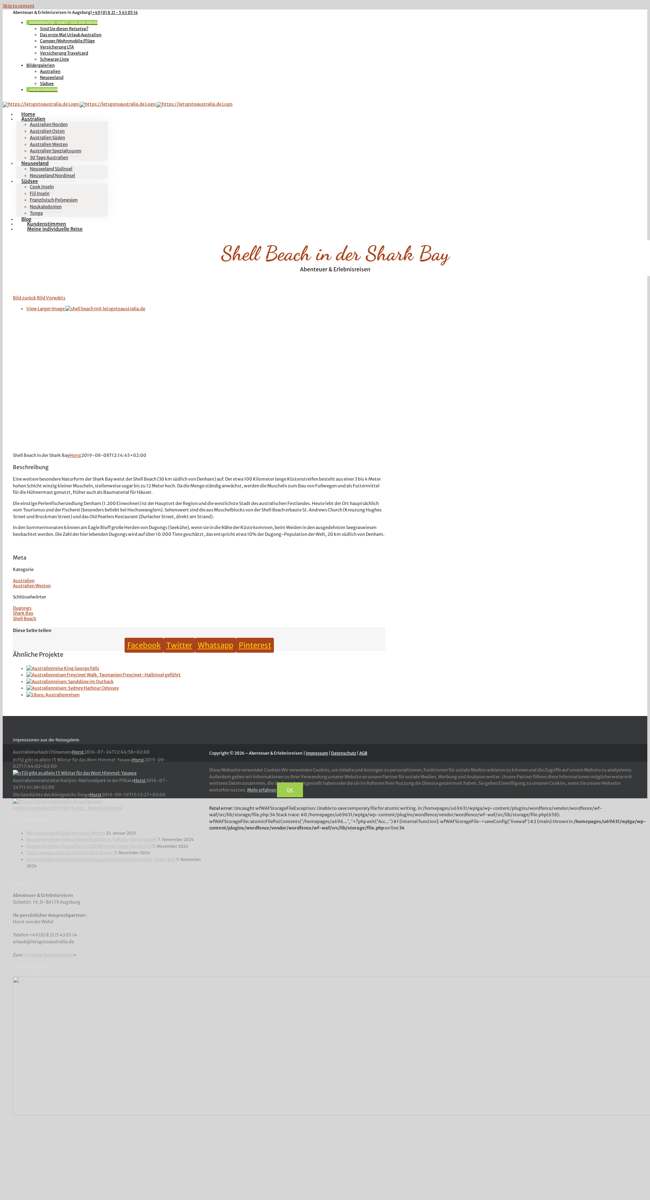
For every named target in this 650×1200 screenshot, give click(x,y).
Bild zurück (24, 298)
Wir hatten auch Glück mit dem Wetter (65, 833)
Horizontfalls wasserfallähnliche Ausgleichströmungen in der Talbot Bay (100, 859)
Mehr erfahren (261, 790)
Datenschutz (343, 753)
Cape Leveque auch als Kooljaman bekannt (69, 853)
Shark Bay (23, 613)
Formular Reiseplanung (47, 955)
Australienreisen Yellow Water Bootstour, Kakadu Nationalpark (91, 839)
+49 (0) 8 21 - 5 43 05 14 (115, 12)
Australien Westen (32, 586)
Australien (24, 581)
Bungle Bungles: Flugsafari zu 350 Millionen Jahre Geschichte (89, 846)
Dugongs (22, 608)
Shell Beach (24, 619)
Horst (75, 455)
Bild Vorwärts (51, 298)
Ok (290, 790)
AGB (363, 753)
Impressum (317, 753)
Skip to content (19, 6)
